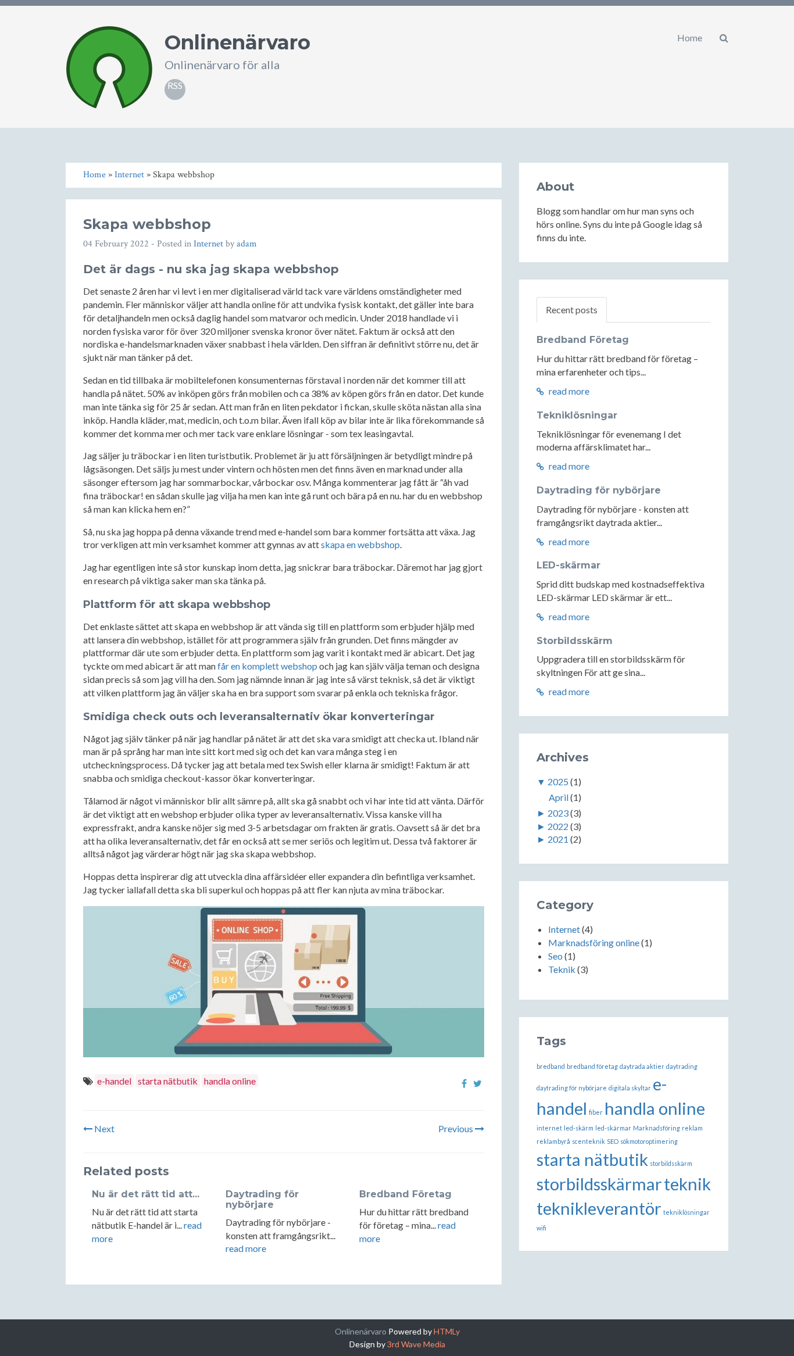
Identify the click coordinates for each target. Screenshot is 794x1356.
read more (246, 1248)
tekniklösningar (686, 1212)
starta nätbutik (168, 1080)
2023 (558, 812)
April (558, 797)
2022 (558, 826)
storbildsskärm (671, 1163)
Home (689, 37)
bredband (551, 1066)
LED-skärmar (568, 565)
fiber (596, 1112)
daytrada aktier (642, 1066)
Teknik (561, 969)
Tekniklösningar (577, 415)
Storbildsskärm (575, 640)
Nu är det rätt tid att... (145, 1194)
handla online (230, 1080)
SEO (612, 1141)
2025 (558, 781)
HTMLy (447, 1331)
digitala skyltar (630, 1088)
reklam (692, 1128)
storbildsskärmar (599, 1183)
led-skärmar (613, 1128)
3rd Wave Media (416, 1344)
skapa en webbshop (360, 544)
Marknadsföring (656, 1128)
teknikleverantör (599, 1208)
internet (549, 1128)
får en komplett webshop (267, 665)
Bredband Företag (405, 1194)
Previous (456, 1128)
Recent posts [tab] (572, 309)
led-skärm (578, 1128)
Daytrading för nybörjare (262, 1199)
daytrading (682, 1066)
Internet (208, 244)
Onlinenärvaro (237, 42)
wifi (541, 1228)
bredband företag (592, 1066)
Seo (555, 955)
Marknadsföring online (593, 942)
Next (103, 1128)
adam (247, 244)
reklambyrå (553, 1141)
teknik (687, 1183)
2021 (558, 839)
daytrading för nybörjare (572, 1088)
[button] (724, 37)
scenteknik (588, 1141)
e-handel (114, 1080)
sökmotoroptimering (649, 1141)
